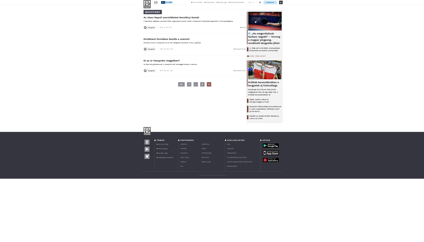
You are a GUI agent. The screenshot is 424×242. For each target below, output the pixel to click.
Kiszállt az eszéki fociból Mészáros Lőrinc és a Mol (264, 117)
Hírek (244, 27)
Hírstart (183, 148)
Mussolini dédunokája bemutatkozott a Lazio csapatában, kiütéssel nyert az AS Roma (265, 108)
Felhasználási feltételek (237, 157)
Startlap (183, 144)
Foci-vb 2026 (197, 2)
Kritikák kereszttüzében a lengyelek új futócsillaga (263, 84)
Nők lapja (205, 157)
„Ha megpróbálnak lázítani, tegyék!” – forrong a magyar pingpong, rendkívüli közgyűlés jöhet (264, 38)
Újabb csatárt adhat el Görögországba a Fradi (259, 100)
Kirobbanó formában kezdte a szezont (166, 39)
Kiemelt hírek (240, 49)
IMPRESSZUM (231, 153)
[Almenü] (156, 2)
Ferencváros (210, 2)
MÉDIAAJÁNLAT (232, 166)
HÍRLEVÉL (230, 148)
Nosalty (183, 162)
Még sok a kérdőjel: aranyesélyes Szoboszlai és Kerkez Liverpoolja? (264, 49)
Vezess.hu (184, 153)
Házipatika (205, 144)
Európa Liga (222, 2)
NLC (181, 166)
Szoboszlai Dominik (237, 2)
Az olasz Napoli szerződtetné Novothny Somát (171, 17)
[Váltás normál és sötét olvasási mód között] (260, 2)
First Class (184, 157)
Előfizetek (270, 2)
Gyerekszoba (206, 153)
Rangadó (151, 27)
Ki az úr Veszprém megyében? (162, 60)
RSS (228, 144)
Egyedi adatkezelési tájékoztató (239, 162)
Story (204, 148)
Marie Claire (206, 162)
